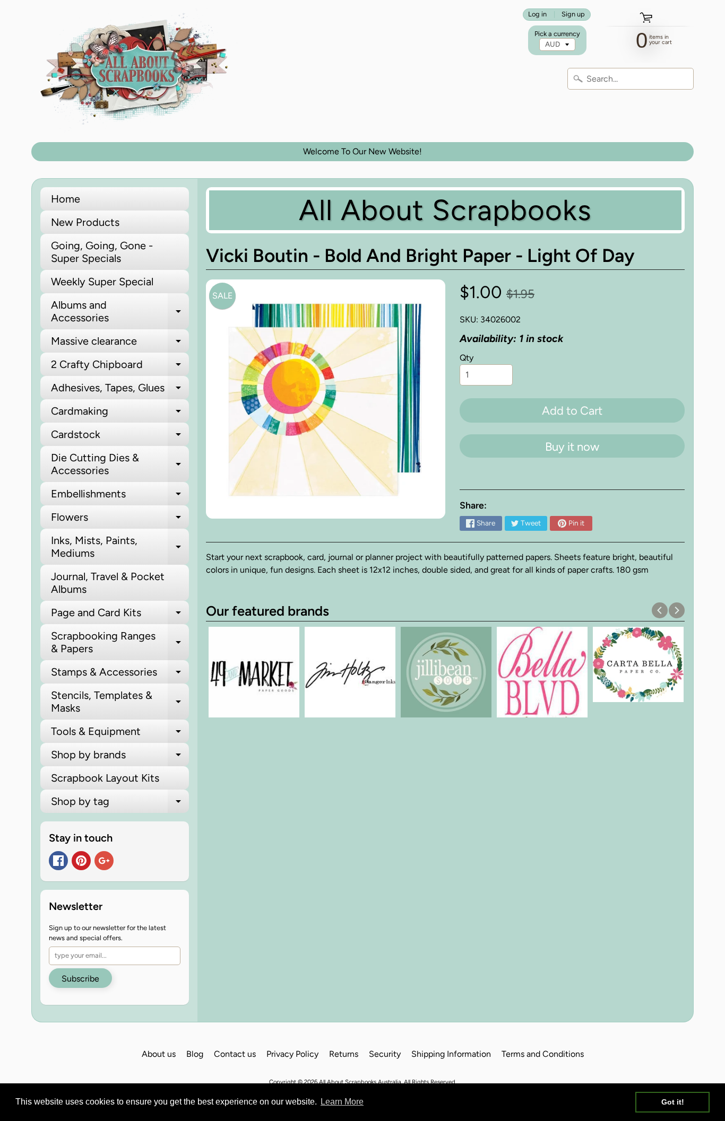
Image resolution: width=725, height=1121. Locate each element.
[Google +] (104, 860)
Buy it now (572, 447)
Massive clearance (120, 344)
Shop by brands (120, 757)
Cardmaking (120, 414)
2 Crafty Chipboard (120, 367)
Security (385, 1054)
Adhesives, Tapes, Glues (120, 390)
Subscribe (80, 979)
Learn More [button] (342, 1101)
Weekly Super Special (102, 281)
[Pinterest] (81, 860)
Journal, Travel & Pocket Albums (108, 582)
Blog (194, 1054)
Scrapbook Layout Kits (105, 778)
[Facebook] (58, 860)
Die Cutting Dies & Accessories (120, 464)
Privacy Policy (292, 1054)
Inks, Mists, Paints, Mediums (120, 547)
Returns (343, 1054)
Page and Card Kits (120, 615)
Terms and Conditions (543, 1054)
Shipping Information (451, 1054)
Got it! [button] (672, 1102)
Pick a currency (557, 34)
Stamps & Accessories (120, 674)
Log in (537, 14)
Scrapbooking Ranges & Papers (120, 642)
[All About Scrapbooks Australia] (137, 71)
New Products (85, 222)
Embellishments (120, 496)
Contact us (235, 1054)
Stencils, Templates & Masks (120, 702)
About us (159, 1054)
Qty (466, 358)
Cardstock (120, 437)
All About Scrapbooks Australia (360, 1081)
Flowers (120, 520)
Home (65, 198)
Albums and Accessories (120, 312)
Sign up (573, 14)
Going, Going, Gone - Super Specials (102, 252)
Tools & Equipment (120, 734)
